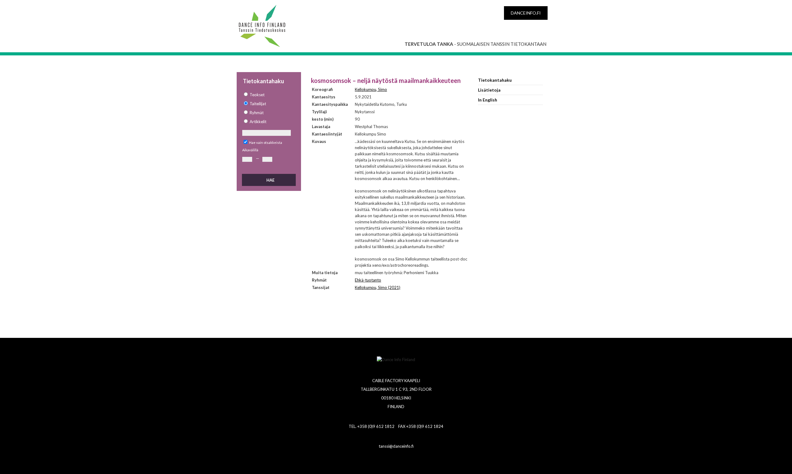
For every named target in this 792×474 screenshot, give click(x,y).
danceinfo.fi (526, 12)
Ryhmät (257, 112)
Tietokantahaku (495, 80)
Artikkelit (258, 121)
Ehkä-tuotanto (368, 280)
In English (487, 99)
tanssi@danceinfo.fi (396, 446)
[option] (268, 94)
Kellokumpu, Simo (371, 89)
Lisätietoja (489, 90)
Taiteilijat (258, 103)
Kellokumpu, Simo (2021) (377, 287)
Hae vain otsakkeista (265, 142)
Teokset (257, 94)
